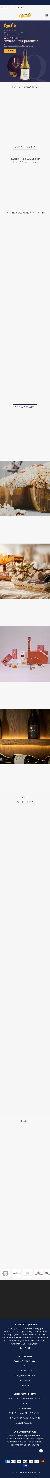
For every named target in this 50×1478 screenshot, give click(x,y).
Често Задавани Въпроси (25, 1398)
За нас (25, 1403)
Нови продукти (25, 87)
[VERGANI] (25, 488)
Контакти (25, 1408)
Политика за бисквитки (25, 1418)
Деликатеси (25, 1371)
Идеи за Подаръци (25, 1361)
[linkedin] (29, 1347)
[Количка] (46, 15)
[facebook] (21, 1347)
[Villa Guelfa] (25, 571)
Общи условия (25, 1423)
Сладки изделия (25, 1375)
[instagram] (25, 1347)
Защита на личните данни (25, 1413)
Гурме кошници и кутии (25, 212)
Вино (25, 1366)
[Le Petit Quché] (25, 15)
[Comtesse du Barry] (25, 653)
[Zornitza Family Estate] (25, 736)
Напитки (25, 1380)
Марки (25, 1385)
